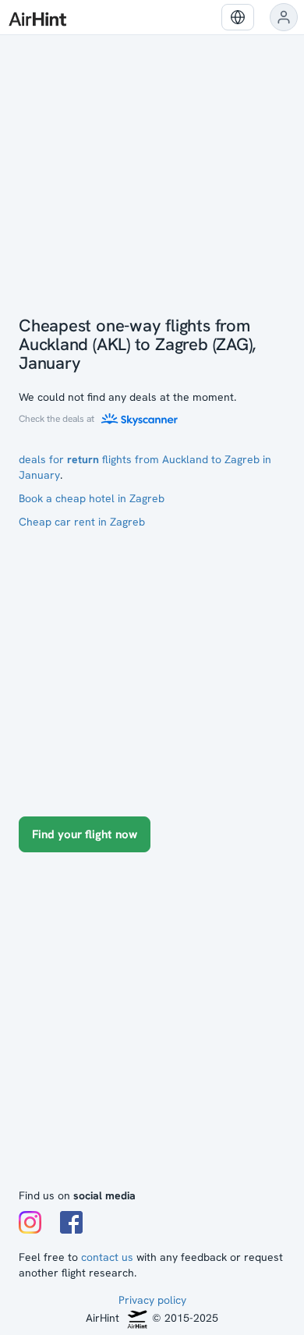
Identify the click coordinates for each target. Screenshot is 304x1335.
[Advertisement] (152, 1028)
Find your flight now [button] (84, 834)
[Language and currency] (237, 17)
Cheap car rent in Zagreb (82, 522)
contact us (107, 1257)
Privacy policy (152, 1300)
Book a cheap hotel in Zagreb (91, 498)
